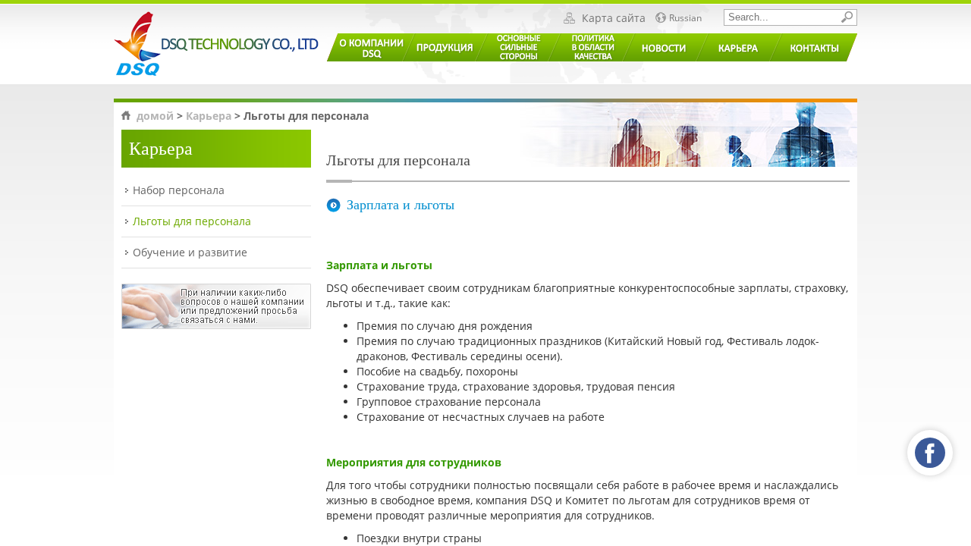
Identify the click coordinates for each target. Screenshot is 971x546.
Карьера (208, 115)
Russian (685, 18)
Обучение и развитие (190, 252)
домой (155, 115)
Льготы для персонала (192, 221)
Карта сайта (614, 18)
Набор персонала (179, 190)
